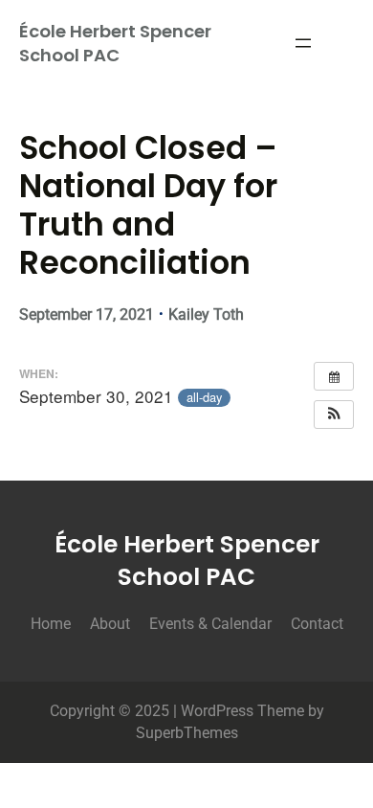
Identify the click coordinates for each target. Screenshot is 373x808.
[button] (334, 414)
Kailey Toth (206, 314)
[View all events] (334, 376)
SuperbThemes (187, 733)
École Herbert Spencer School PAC (115, 43)
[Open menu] (303, 43)
